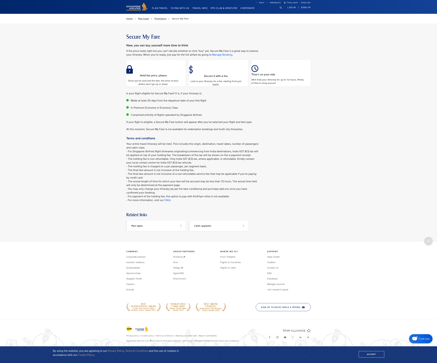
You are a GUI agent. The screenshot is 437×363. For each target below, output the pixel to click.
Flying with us (180, 8)
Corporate (247, 8)
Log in (291, 7)
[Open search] (283, 10)
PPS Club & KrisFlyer (224, 8)
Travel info (200, 8)
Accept (371, 354)
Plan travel (160, 8)
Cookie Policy (86, 355)
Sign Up (306, 7)
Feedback (275, 3)
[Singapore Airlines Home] (136, 9)
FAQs (167, 200)
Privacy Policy (116, 351)
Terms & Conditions (136, 351)
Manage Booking (222, 54)
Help (261, 3)
